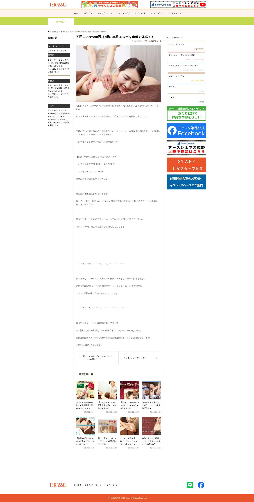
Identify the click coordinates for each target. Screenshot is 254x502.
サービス (61, 21)
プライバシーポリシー (94, 485)
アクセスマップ (174, 13)
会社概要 (77, 485)
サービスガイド (156, 13)
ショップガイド (123, 13)
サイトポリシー (112, 485)
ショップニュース (104, 13)
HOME (75, 13)
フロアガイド (140, 13)
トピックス (87, 13)
